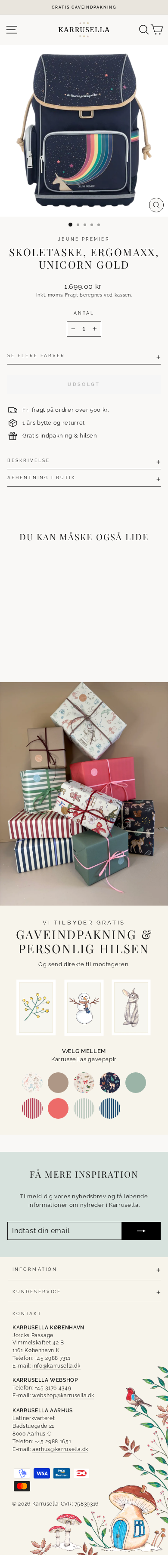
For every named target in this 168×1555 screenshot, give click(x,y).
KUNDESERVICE (36, 1291)
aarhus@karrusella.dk (60, 1449)
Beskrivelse (28, 460)
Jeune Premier (83, 239)
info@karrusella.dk (56, 1366)
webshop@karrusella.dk (63, 1396)
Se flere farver (36, 355)
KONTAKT (27, 1313)
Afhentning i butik (41, 477)
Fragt (71, 295)
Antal (84, 312)
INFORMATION (34, 1269)
